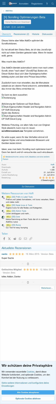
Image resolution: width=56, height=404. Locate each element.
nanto (4, 254)
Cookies (30, 371)
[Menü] (4, 3)
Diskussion (47, 33)
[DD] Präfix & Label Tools (20, 196)
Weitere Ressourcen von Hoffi (18, 193)
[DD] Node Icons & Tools (19, 205)
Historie (35, 33)
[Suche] (52, 3)
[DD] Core (13, 216)
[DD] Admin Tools (16, 210)
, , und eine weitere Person (26, 157)
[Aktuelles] (47, 3)
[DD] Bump (14, 225)
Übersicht (6, 33)
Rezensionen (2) (21, 33)
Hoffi (8, 27)
